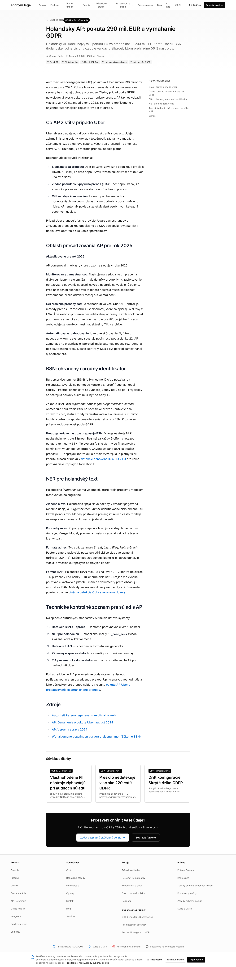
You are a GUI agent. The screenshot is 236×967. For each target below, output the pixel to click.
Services (70, 916)
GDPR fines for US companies (137, 917)
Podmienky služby (187, 893)
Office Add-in (18, 908)
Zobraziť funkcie (146, 837)
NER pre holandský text (161, 103)
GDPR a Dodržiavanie (76, 20)
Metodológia (72, 885)
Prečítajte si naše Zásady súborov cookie (87, 962)
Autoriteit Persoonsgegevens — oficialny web (84, 715)
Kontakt (70, 901)
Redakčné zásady (75, 877)
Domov (42, 5)
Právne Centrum (185, 870)
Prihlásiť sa (195, 5)
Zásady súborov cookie (189, 901)
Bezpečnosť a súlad (123, 5)
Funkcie (54, 5)
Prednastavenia (19, 924)
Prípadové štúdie (101, 5)
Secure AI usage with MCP (136, 932)
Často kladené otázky (133, 893)
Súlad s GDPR (184, 908)
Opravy (70, 893)
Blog (159, 5)
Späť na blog (56, 19)
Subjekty (15, 931)
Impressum (183, 877)
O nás (168, 5)
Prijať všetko (196, 959)
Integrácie (16, 916)
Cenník (86, 5)
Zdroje (152, 115)
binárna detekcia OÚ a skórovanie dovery (97, 592)
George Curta (56, 56)
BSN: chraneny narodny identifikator (168, 99)
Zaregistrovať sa (214, 5)
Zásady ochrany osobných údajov (195, 885)
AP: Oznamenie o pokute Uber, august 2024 (82, 722)
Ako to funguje (70, 5)
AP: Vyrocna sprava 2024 (69, 729)
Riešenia (15, 877)
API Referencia (18, 901)
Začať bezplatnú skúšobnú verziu (100, 837)
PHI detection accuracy (134, 924)
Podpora (126, 901)
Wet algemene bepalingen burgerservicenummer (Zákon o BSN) (96, 736)
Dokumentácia (145, 5)
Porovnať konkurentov (133, 877)
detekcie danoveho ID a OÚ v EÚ (103, 459)
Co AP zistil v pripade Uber (163, 87)
